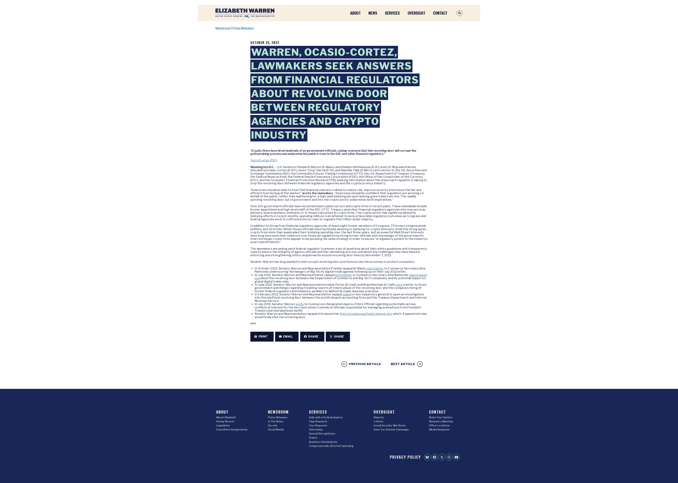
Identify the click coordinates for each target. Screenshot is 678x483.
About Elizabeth (226, 417)
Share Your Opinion (440, 417)
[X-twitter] (441, 457)
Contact (440, 13)
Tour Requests (318, 425)
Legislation (223, 425)
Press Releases (243, 28)
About (355, 13)
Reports (379, 417)
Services (392, 13)
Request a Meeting (441, 421)
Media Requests (439, 429)
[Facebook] (434, 457)
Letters (378, 421)
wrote (300, 304)
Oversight (416, 13)
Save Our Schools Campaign (391, 429)
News (372, 13)
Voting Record (225, 421)
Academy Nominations (323, 441)
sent (400, 284)
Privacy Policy (405, 457)
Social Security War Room (390, 425)
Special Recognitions (322, 433)
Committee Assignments (232, 429)
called (347, 294)
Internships (316, 429)
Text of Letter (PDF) (263, 160)
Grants (313, 437)
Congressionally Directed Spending (331, 446)
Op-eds (272, 425)
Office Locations (439, 425)
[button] (262, 337)
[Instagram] (449, 457)
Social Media (276, 429)
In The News (275, 421)
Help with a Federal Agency (326, 417)
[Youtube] (456, 457)
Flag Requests (318, 421)
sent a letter (375, 268)
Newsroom (222, 28)
